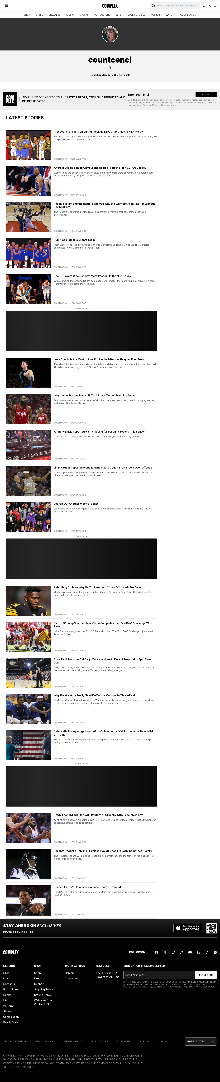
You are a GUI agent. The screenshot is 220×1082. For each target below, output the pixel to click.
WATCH (170, 14)
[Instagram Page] (181, 952)
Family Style (10, 1022)
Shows (7, 1011)
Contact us (71, 978)
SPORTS (84, 14)
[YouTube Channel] (190, 952)
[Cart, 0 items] (215, 6)
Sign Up (206, 94)
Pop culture (10, 989)
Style (6, 973)
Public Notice (99, 1041)
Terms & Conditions (15, 1041)
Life (5, 1000)
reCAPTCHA (206, 102)
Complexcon (11, 1016)
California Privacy (72, 1041)
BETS (118, 14)
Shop (37, 973)
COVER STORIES (136, 14)
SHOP (27, 14)
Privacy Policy (142, 105)
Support (39, 984)
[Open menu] (6, 5)
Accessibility (124, 1041)
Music (6, 978)
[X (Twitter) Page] (165, 952)
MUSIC (70, 14)
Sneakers (9, 984)
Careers (70, 973)
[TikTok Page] (206, 952)
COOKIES (161, 1041)
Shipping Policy (43, 989)
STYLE (39, 14)
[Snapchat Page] (198, 952)
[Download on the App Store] (187, 928)
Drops (38, 978)
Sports (7, 995)
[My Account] (209, 6)
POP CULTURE (102, 14)
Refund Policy (42, 995)
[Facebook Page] (156, 952)
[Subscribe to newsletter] (206, 975)
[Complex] (110, 6)
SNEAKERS (54, 14)
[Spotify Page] (215, 952)
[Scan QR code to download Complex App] (211, 928)
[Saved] (204, 5)
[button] (201, 1041)
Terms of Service (161, 105)
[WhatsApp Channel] (173, 952)
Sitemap (144, 1041)
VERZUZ (155, 14)
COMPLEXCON (188, 14)
